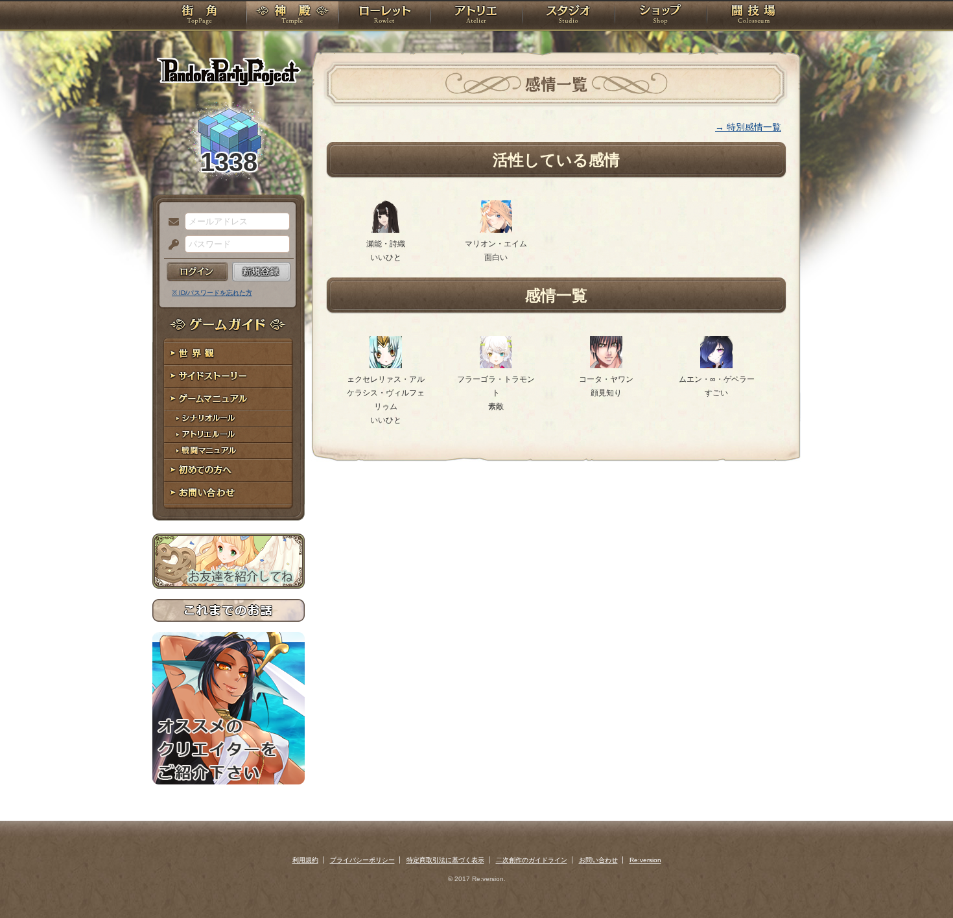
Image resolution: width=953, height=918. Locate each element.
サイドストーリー (228, 376)
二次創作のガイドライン (531, 860)
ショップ (661, 16)
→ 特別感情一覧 (748, 127)
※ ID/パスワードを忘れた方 (212, 292)
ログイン (197, 271)
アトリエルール (228, 435)
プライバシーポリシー (362, 860)
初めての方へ (228, 470)
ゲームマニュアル (228, 399)
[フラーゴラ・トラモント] (496, 365)
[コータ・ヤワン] (606, 365)
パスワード (170, 245)
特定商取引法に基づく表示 (445, 860)
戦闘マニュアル (228, 451)
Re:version (645, 860)
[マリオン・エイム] (496, 230)
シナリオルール (228, 418)
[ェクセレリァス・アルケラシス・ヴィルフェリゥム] (386, 365)
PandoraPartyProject (228, 71)
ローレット (384, 16)
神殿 (292, 16)
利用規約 (305, 860)
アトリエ (476, 16)
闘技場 (754, 16)
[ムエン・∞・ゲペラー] (716, 365)
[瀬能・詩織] (386, 230)
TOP (199, 16)
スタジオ (569, 16)
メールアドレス (170, 222)
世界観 (228, 353)
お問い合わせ (228, 493)
